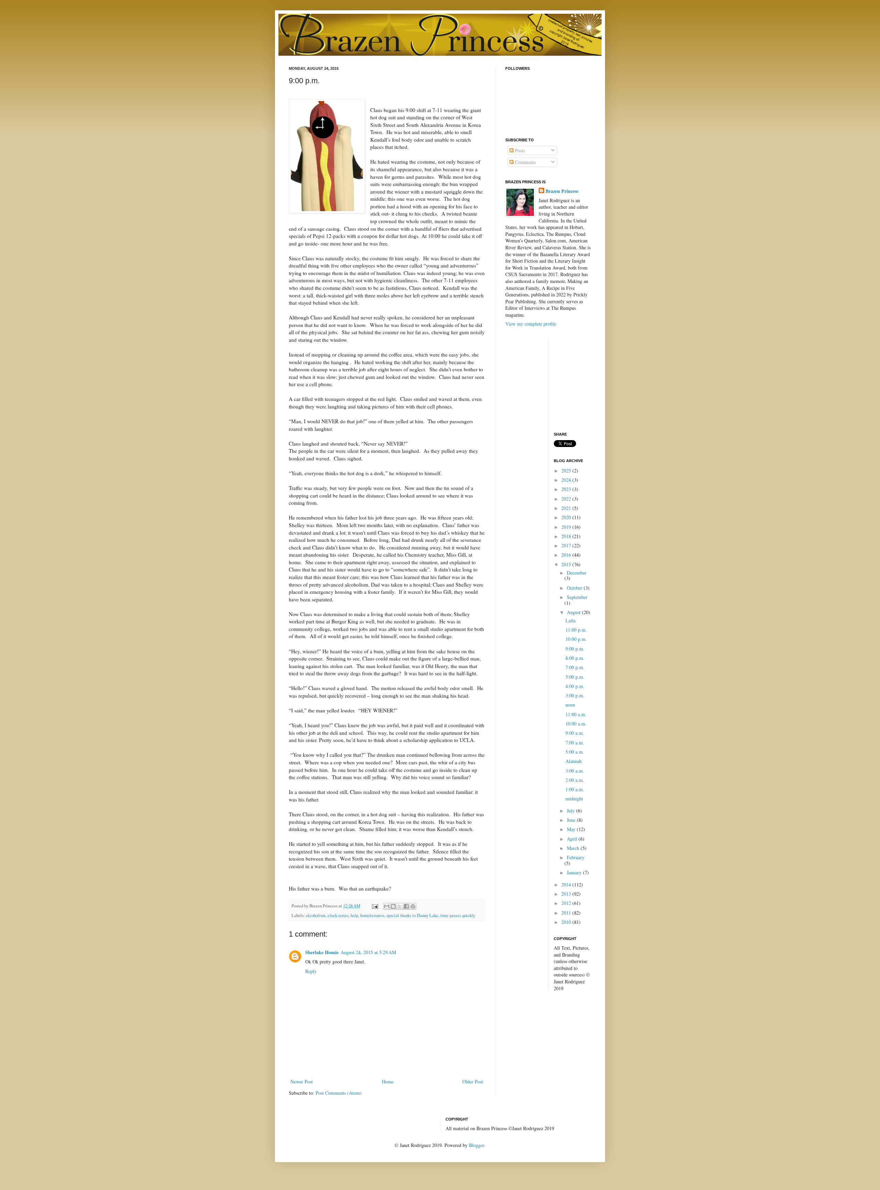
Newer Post (301, 1081)
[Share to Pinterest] (412, 906)
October (575, 588)
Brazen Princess (562, 191)
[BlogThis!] (393, 906)
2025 (566, 470)
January (575, 872)
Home (388, 1081)
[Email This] (386, 906)
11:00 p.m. (576, 629)
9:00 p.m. (574, 648)
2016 (566, 555)
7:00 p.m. (574, 667)
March (574, 848)
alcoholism (316, 915)
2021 (566, 508)
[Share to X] (399, 906)
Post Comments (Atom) (339, 1093)
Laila (570, 620)
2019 (566, 527)
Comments (525, 162)
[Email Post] (374, 906)
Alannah (573, 761)
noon (570, 704)
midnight (574, 798)
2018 (566, 536)
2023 (566, 489)
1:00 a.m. (574, 789)
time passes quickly (457, 915)
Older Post (472, 1081)
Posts (519, 150)
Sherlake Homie (322, 952)
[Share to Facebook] (406, 906)
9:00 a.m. (574, 733)
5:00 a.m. (574, 752)
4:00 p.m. (574, 686)
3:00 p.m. (574, 695)
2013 (566, 894)
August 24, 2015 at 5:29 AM (368, 952)
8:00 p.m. (574, 658)
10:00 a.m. (575, 723)
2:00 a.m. (574, 780)
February (575, 857)
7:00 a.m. (574, 742)
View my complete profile (530, 323)
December (576, 572)
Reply (311, 971)
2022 (566, 498)
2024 (566, 480)
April (573, 839)
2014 (566, 884)
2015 (566, 564)
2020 (566, 517)
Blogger (476, 1145)
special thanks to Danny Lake (412, 915)
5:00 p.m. (574, 677)
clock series (338, 915)
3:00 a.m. (574, 770)
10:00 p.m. (576, 639)
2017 (566, 545)
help (354, 915)
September (577, 597)
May (572, 829)
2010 (566, 922)
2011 (566, 912)
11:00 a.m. (575, 714)
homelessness (372, 915)
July (571, 810)
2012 (566, 903)
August (574, 612)
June (572, 820)
